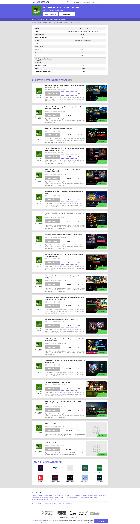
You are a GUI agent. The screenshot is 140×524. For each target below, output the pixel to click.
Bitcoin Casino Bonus (47, 497)
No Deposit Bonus (88, 2)
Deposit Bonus (73, 497)
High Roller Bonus (68, 495)
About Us (34, 503)
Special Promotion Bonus (38, 499)
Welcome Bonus (36, 497)
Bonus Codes (67, 2)
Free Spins (77, 2)
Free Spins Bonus (58, 495)
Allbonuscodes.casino (37, 520)
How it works (57, 503)
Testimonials (69, 503)
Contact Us (41, 503)
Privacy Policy (89, 522)
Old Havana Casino (61, 23)
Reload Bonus (102, 495)
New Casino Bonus (84, 497)
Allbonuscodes (36, 23)
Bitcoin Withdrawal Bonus (61, 497)
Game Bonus (93, 497)
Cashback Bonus (48, 495)
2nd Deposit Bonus (37, 495)
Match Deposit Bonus (80, 495)
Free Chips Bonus (51, 499)
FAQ (63, 503)
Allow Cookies (101, 521)
